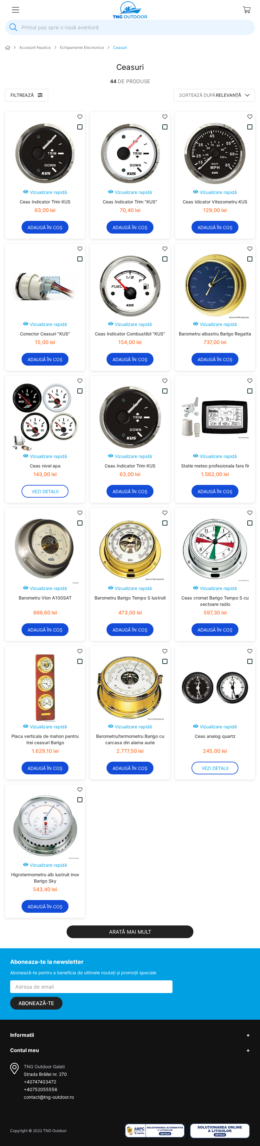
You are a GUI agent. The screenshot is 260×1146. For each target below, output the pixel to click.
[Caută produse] (13, 27)
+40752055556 (40, 1089)
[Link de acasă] (7, 48)
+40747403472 (40, 1081)
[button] (45, 193)
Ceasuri (120, 48)
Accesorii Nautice (35, 48)
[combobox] (130, 27)
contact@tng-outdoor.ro (49, 1097)
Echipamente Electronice (82, 48)
